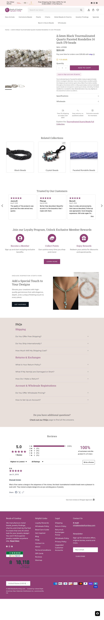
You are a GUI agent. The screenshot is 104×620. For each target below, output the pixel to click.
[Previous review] (2, 205)
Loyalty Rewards (42, 523)
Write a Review (89, 462)
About (37, 547)
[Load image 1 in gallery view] (28, 57)
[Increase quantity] (66, 68)
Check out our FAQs (39, 420)
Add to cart (84, 68)
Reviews (38, 557)
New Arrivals (10, 17)
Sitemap (38, 560)
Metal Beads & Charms (63, 17)
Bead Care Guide (42, 530)
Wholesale (62, 23)
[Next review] (102, 205)
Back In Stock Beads (46, 23)
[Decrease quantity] (58, 68)
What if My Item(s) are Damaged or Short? (34, 372)
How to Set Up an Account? (28, 400)
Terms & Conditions (43, 550)
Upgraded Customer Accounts (59, 547)
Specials (96, 17)
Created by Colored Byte (35, 588)
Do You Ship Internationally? (28, 343)
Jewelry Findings (82, 17)
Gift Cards (39, 553)
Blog (37, 536)
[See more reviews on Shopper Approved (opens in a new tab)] (23, 492)
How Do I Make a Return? (27, 379)
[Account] (88, 10)
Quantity (60, 63)
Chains (47, 17)
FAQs (37, 540)
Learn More (52, 261)
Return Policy (60, 526)
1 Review (22, 455)
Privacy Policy (60, 542)
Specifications (62, 96)
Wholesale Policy (42, 526)
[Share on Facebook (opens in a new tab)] (16, 492)
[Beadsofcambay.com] (13, 10)
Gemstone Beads (25, 17)
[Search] (81, 10)
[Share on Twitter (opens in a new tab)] (19, 492)
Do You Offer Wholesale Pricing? (30, 393)
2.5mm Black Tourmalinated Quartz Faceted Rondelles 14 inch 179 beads (36, 30)
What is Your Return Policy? (28, 364)
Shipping (58, 523)
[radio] (52, 446)
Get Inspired (20, 304)
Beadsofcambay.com (18, 588)
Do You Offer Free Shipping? (28, 336)
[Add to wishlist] (6, 36)
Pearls (38, 17)
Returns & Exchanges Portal (59, 532)
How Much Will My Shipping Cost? (31, 350)
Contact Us (39, 543)
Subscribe (80, 556)
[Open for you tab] (97, 613)
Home (7, 30)
